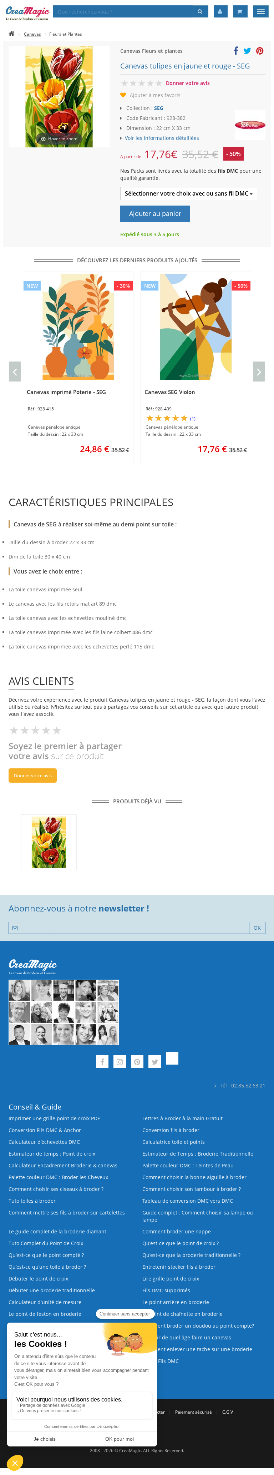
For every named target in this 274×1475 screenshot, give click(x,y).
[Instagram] (119, 1062)
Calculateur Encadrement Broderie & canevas (63, 1165)
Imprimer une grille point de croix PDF (54, 1118)
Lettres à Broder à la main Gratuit (182, 1118)
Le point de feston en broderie (45, 1313)
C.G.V (227, 1412)
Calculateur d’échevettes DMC (44, 1141)
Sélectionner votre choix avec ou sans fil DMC (187, 193)
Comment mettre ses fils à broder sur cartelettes (67, 1212)
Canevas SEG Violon (169, 391)
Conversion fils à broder (170, 1130)
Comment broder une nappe (176, 1231)
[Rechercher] (200, 11)
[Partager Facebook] (235, 52)
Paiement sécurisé (193, 1412)
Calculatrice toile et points (173, 1141)
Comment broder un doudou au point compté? (198, 1325)
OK (257, 927)
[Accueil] (12, 34)
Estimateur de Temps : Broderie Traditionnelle (197, 1153)
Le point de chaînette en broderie (182, 1313)
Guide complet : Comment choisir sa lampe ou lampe (197, 1216)
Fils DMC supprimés (166, 1290)
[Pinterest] (137, 1062)
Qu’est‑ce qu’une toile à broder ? (47, 1266)
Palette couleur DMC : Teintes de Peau (188, 1165)
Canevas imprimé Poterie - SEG (66, 391)
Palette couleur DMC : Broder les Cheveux (58, 1177)
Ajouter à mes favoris (155, 95)
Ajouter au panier (155, 213)
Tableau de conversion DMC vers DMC (187, 1200)
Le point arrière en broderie (175, 1302)
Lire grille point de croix (170, 1278)
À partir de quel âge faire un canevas (186, 1337)
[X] (154, 1062)
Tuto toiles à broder (32, 1200)
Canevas (32, 34)
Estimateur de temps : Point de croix (52, 1153)
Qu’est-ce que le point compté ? (46, 1255)
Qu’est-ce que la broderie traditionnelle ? (191, 1255)
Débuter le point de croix (38, 1278)
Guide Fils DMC (160, 1361)
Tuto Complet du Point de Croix (46, 1243)
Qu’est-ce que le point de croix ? (180, 1243)
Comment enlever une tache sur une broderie (197, 1349)
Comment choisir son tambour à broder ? (191, 1189)
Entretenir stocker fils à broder (178, 1266)
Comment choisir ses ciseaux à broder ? (56, 1189)
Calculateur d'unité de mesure (45, 1302)
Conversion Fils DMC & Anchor (45, 1130)
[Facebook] (102, 1062)
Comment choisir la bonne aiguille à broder (194, 1177)
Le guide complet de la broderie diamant (57, 1231)
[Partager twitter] (247, 52)
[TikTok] (172, 1062)
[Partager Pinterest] (260, 52)
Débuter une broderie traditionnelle (52, 1290)
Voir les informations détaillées (162, 138)
